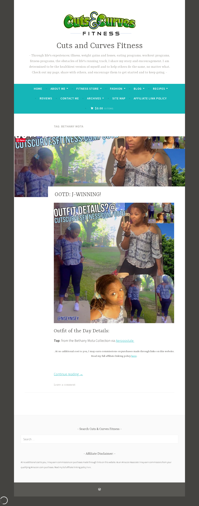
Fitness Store (87, 88)
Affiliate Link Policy (150, 98)
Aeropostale (125, 340)
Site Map (119, 98)
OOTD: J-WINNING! (78, 195)
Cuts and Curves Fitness (100, 46)
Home (38, 88)
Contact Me (69, 98)
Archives (94, 98)
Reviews (46, 98)
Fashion (116, 88)
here (134, 356)
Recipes (159, 88)
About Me (58, 88)
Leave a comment (64, 384)
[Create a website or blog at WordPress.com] (99, 489)
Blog (138, 88)
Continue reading (68, 374)
